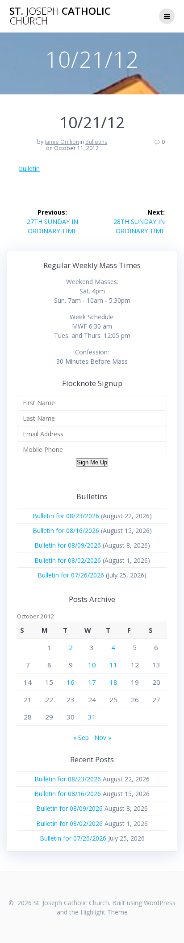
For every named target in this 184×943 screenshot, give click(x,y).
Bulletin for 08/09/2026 (67, 545)
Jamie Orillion (62, 142)
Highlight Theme (104, 912)
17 (92, 682)
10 (92, 664)
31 (92, 716)
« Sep (81, 737)
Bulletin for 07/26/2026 (71, 575)
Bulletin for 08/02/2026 (67, 560)
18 (113, 682)
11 (113, 664)
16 (71, 682)
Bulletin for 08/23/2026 (66, 516)
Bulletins (96, 142)
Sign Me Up (92, 462)
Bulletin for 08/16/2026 (66, 530)
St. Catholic (60, 16)
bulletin (29, 168)
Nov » (102, 737)
